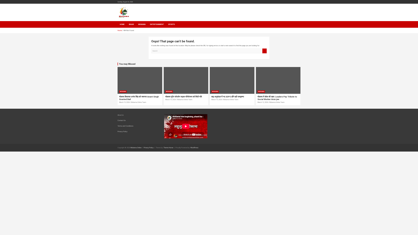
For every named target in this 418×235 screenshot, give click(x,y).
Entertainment (157, 24)
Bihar (131, 24)
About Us (121, 115)
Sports (171, 24)
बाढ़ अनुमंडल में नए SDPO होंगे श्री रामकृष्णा (227, 96)
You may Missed (127, 64)
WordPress (194, 148)
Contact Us (122, 120)
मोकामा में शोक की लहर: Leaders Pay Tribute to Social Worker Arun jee (277, 98)
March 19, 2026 (124, 102)
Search (264, 51)
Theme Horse (168, 148)
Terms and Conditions (125, 126)
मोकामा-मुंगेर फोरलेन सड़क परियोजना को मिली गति (183, 96)
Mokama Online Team (138, 102)
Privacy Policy (148, 148)
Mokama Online (136, 148)
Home (122, 24)
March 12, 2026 (263, 102)
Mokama (142, 24)
